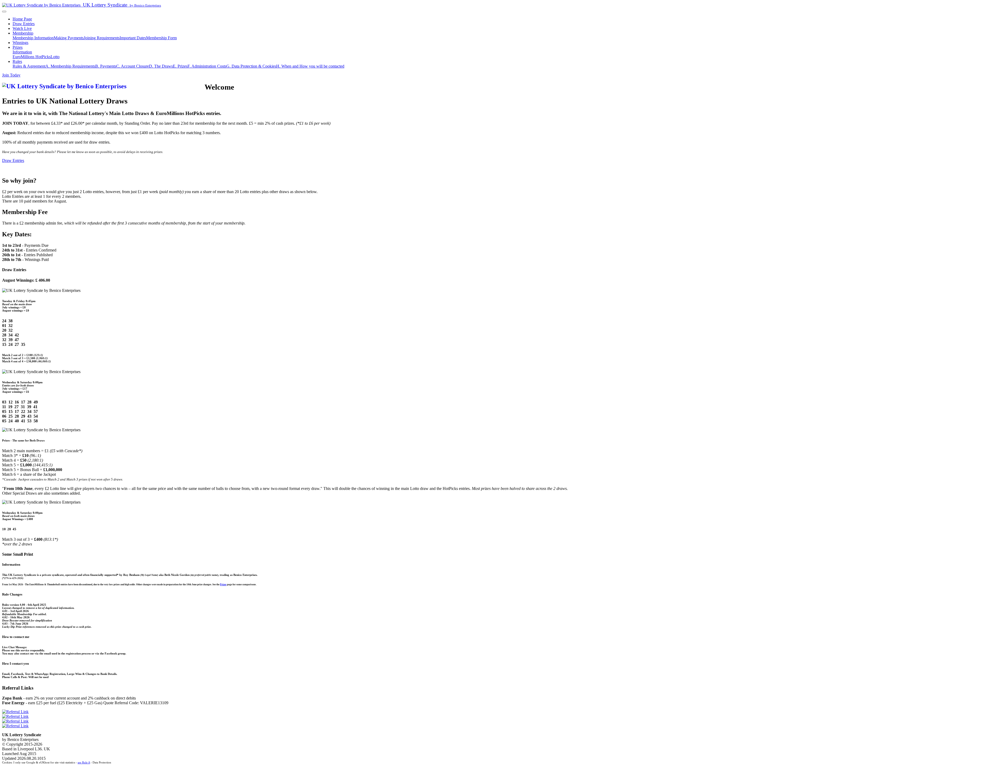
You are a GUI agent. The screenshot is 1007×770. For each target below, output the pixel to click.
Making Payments (69, 38)
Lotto (55, 56)
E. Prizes (180, 66)
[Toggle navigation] (4, 11)
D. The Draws (161, 66)
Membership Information (33, 38)
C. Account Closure (132, 66)
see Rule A (84, 762)
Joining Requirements (102, 38)
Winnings (20, 42)
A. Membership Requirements (70, 66)
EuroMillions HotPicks (32, 56)
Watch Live (22, 28)
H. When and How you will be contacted (310, 66)
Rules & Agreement (29, 66)
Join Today (11, 75)
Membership (23, 33)
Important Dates (133, 38)
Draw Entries (24, 23)
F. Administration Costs (207, 66)
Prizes (18, 47)
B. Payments (105, 66)
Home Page (22, 19)
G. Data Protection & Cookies (251, 66)
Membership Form (161, 38)
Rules (17, 61)
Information (22, 52)
